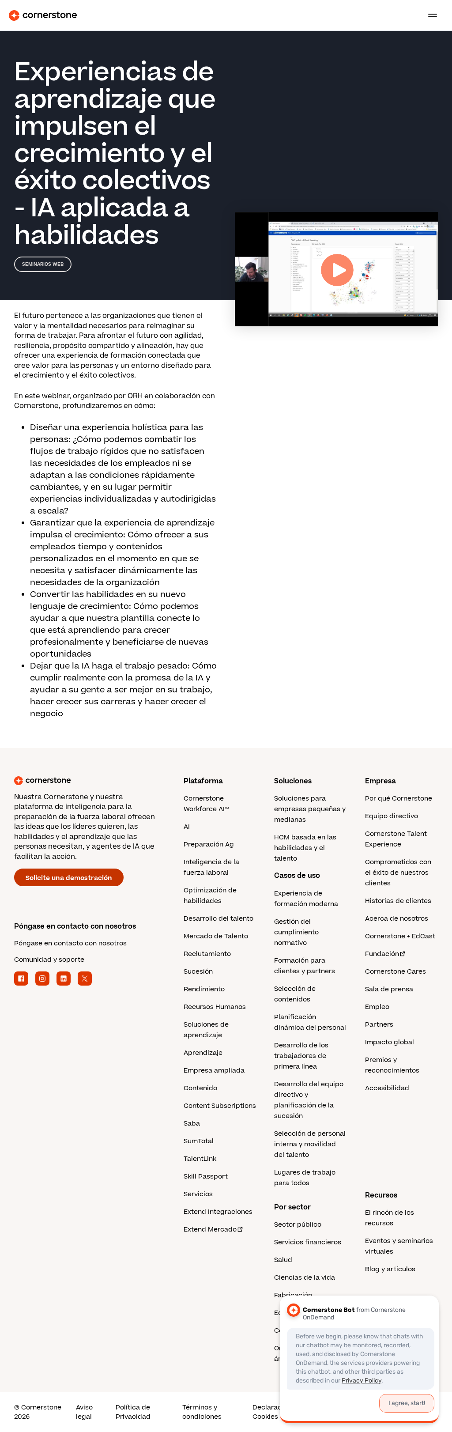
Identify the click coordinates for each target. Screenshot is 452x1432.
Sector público (297, 1224)
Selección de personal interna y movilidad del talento (310, 1144)
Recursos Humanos (215, 1007)
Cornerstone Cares (395, 971)
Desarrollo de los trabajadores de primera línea (301, 1056)
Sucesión (198, 971)
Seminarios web (43, 264)
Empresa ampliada (214, 1070)
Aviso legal (84, 1412)
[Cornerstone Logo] (43, 15)
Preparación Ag (209, 844)
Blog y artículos (390, 1269)
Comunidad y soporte (49, 959)
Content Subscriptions (220, 1106)
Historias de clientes (398, 901)
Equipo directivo (391, 816)
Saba (192, 1123)
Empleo (377, 1007)
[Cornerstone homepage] (99, 780)
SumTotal (199, 1141)
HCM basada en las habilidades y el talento (305, 848)
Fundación (382, 954)
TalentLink (200, 1159)
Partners (379, 1024)
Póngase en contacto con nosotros (70, 943)
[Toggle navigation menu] (429, 15)
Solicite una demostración (69, 878)
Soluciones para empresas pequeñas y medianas (310, 809)
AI (187, 826)
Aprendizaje (203, 1053)
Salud (283, 1260)
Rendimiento (204, 989)
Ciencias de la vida (304, 1277)
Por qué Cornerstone (398, 798)
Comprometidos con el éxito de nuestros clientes (398, 873)
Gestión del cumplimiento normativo (296, 932)
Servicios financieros (307, 1242)
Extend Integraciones (218, 1212)
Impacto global (389, 1042)
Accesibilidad (387, 1088)
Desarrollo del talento (218, 918)
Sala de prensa (389, 989)
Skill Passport (206, 1176)
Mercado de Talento (216, 936)
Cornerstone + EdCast (400, 936)
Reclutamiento (207, 954)
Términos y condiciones (202, 1412)
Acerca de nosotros (396, 918)
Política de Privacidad (133, 1412)
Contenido (200, 1088)
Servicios (198, 1194)
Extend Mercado (210, 1229)
